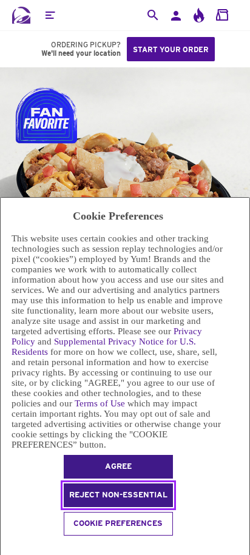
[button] (49, 15)
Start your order (171, 49)
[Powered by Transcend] (6, 547)
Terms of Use (100, 403)
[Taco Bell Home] (21, 15)
